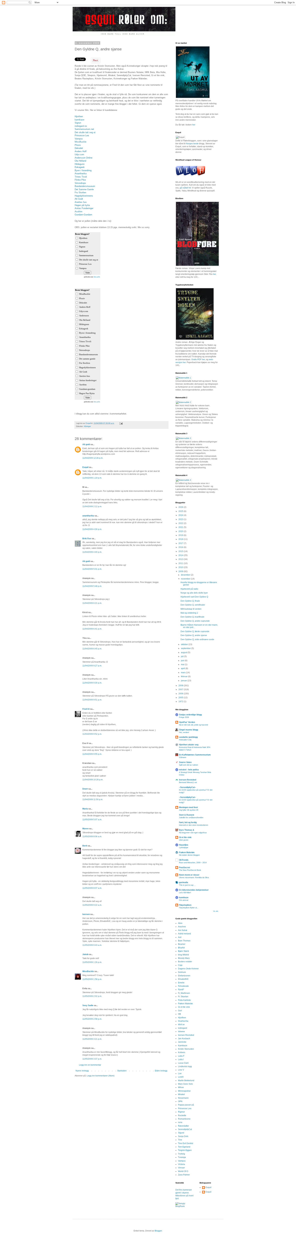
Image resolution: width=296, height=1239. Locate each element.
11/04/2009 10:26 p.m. (92, 779)
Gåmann (182, 757)
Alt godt (86, 444)
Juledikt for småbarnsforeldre (191, 817)
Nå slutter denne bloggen (189, 855)
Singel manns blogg (188, 730)
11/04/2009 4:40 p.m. (92, 552)
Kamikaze (182, 1045)
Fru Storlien (80, 192)
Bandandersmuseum (85, 186)
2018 (181, 539)
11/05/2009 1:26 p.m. (92, 962)
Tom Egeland (184, 1147)
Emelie (181, 982)
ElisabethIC (183, 979)
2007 (181, 689)
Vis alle (215, 911)
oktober (184, 644)
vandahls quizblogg (188, 737)
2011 (181, 563)
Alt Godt (79, 199)
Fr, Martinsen (184, 993)
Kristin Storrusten (186, 1049)
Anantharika (81, 173)
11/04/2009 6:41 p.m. (92, 629)
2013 (181, 559)
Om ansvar (183, 900)
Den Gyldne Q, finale (190, 601)
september (186, 648)
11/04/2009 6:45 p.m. (92, 649)
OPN (180, 1101)
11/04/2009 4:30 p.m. (92, 529)
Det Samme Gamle (84, 189)
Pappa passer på (186, 1105)
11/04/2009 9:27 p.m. (92, 665)
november (186, 579)
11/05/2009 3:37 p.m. (92, 1059)
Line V (181, 1070)
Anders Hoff (81, 151)
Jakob (85, 954)
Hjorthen (79, 116)
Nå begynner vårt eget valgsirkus (193, 833)
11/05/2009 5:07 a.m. (92, 819)
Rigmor (181, 1112)
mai (183, 664)
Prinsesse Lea (82, 135)
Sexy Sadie (87, 1005)
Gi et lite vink (185, 837)
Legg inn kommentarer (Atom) (100, 1076)
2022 (181, 523)
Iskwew (181, 1031)
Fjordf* (181, 989)
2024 (181, 515)
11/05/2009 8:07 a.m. (92, 888)
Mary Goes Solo (185, 1084)
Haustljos (183, 845)
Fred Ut (86, 709)
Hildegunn (79, 164)
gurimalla (183, 882)
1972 (181, 701)
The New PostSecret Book (190, 870)
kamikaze (79, 119)
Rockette (182, 1115)
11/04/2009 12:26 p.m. (92, 458)
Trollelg (181, 1154)
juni (183, 660)
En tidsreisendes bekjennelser (194, 890)
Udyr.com (79, 154)
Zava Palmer (184, 1175)
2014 (181, 555)
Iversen (86, 914)
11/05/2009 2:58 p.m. (92, 1019)
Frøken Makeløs (187, 852)
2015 (181, 551)
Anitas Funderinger (84, 208)
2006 (181, 693)
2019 (181, 535)
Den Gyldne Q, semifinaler (193, 605)
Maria (85, 809)
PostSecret (184, 867)
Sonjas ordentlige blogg (190, 714)
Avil (179, 937)
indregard (182, 1028)
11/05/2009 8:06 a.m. (92, 836)
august (184, 652)
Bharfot (181, 948)
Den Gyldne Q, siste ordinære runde (197, 639)
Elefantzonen (184, 975)
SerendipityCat (185, 1129)
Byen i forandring (83, 170)
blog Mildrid (183, 955)
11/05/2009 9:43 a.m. (92, 945)
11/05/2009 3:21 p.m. (92, 1039)
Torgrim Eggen (185, 1150)
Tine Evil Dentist (185, 1143)
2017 (181, 543)
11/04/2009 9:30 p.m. (92, 683)
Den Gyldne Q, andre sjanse (194, 635)
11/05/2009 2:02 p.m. (92, 996)
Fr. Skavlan (183, 996)
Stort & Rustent (186, 815)
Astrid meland (184, 933)
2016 (181, 547)
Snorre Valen (185, 762)
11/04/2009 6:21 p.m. (92, 603)
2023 (181, 519)
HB (179, 1014)
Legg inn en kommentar (90, 1065)
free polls (97, 277)
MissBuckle (80, 142)
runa (180, 1122)
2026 (181, 507)
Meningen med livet (188, 807)
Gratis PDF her (198, 359)
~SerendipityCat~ (187, 787)
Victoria (181, 1164)
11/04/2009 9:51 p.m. (92, 700)
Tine (180, 1140)
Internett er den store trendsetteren (193, 825)
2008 (181, 685)
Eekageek (80, 167)
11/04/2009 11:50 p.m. (92, 799)
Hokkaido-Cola (185, 740)
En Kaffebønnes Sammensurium (195, 755)
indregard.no (81, 126)
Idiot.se (181, 1024)
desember (186, 575)
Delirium (182, 972)
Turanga (182, 1157)
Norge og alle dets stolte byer (194, 593)
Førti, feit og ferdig (188, 822)
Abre (180, 923)
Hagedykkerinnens (84, 195)
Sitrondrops (80, 183)
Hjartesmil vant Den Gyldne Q (194, 597)
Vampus (79, 138)
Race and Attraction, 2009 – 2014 (193, 863)
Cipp (180, 965)
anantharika (88, 516)
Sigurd (181, 1133)
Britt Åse (86, 538)
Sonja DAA (183, 1136)
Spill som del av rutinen (188, 765)
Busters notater (185, 961)
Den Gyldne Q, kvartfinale (192, 617)
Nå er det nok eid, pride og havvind (193, 725)
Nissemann (183, 1098)
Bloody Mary (184, 958)
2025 (181, 511)
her (193, 125)
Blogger (158, 1231)
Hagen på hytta (82, 205)
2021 (181, 527)
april (183, 668)
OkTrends (183, 860)
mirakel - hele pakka (189, 769)
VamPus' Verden (187, 722)
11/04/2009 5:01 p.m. (92, 569)
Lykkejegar (183, 847)
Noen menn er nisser (189, 875)
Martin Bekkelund (186, 1080)
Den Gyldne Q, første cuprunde (195, 631)
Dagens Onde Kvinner (188, 968)
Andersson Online (83, 157)
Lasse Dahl (183, 1063)
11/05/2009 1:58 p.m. (92, 979)
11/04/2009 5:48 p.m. (92, 586)
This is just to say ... (187, 885)
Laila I (181, 1059)
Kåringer (87, 426)
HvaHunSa (183, 1021)
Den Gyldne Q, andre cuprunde (195, 621)
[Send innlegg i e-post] (121, 423)
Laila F (181, 1056)
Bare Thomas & (186, 830)
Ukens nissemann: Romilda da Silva (194, 877)
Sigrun (78, 122)
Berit (84, 846)
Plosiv (78, 145)
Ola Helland (80, 161)
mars (183, 672)
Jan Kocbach (184, 1038)
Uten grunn (183, 840)
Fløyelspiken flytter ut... (188, 908)
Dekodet (79, 148)
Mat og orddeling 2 (189, 613)
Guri (180, 1010)
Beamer (181, 944)
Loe (180, 1073)
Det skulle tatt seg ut (85, 132)
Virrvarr (181, 1168)
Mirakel (181, 1094)
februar (184, 676)
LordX (181, 1077)
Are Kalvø (182, 930)
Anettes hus (81, 202)
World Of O (183, 1171)
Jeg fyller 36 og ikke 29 (188, 810)
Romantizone (184, 1119)
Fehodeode (183, 986)
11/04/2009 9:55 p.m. (92, 754)
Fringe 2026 (184, 717)
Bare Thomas (184, 940)
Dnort (85, 789)
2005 (181, 697)
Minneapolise (184, 1091)
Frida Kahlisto (184, 1000)
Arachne (182, 926)
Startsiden (122, 1071)
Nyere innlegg (82, 1071)
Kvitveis (181, 1052)
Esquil (85, 467)
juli (182, 656)
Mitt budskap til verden (191, 609)
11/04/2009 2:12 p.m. (92, 506)
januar (184, 680)
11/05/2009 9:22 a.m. (92, 905)
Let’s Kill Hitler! (185, 893)
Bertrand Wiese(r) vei (188, 782)
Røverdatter (183, 1126)
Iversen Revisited (187, 780)
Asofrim (78, 211)
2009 (181, 571)
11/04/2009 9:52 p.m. (92, 734)
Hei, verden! (184, 732)
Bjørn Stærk (183, 951)
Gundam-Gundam (83, 214)
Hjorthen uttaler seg (188, 744)
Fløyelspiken (185, 905)
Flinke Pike (80, 180)
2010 (181, 567)
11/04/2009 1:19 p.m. (92, 478)
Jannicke (182, 1042)
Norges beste (192, 143)
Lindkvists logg (185, 1066)
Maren (85, 828)
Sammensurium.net (84, 129)
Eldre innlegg (161, 1071)
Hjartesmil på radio (189, 589)
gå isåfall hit (185, 188)
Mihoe (181, 1087)
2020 (181, 531)
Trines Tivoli (81, 176)
